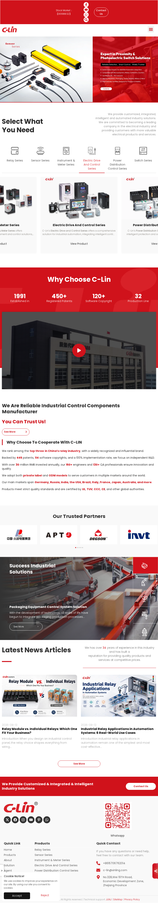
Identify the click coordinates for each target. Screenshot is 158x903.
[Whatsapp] (86, 14)
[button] (151, 29)
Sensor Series (43, 855)
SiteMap (118, 899)
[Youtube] (86, 9)
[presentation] (8, 208)
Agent (8, 870)
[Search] (86, 19)
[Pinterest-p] (38, 819)
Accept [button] (17, 896)
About (8, 860)
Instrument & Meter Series (52, 860)
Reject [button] (45, 895)
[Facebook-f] (86, 4)
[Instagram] (23, 819)
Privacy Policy (132, 899)
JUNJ (108, 899)
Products (10, 855)
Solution (9, 865)
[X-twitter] (7, 819)
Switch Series (43, 876)
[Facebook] (15, 819)
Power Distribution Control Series (56, 870)
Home (8, 850)
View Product (79, 244)
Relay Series (42, 850)
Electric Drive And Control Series (56, 865)
